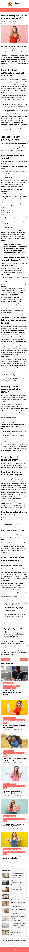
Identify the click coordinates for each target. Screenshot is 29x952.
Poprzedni (6, 659)
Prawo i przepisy (6, 688)
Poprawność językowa (19, 720)
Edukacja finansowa (7, 683)
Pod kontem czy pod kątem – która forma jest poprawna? (13, 792)
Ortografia (10, 23)
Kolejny (23, 659)
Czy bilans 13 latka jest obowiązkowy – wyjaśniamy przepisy (12, 692)
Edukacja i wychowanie (8, 750)
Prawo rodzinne (20, 753)
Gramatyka (5, 717)
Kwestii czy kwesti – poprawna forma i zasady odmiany (13, 825)
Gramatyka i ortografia (8, 849)
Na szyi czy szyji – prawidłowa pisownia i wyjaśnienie (13, 857)
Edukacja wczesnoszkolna (9, 685)
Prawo (18, 685)
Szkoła (23, 23)
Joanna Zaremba (6, 21)
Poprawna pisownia (17, 23)
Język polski (5, 23)
